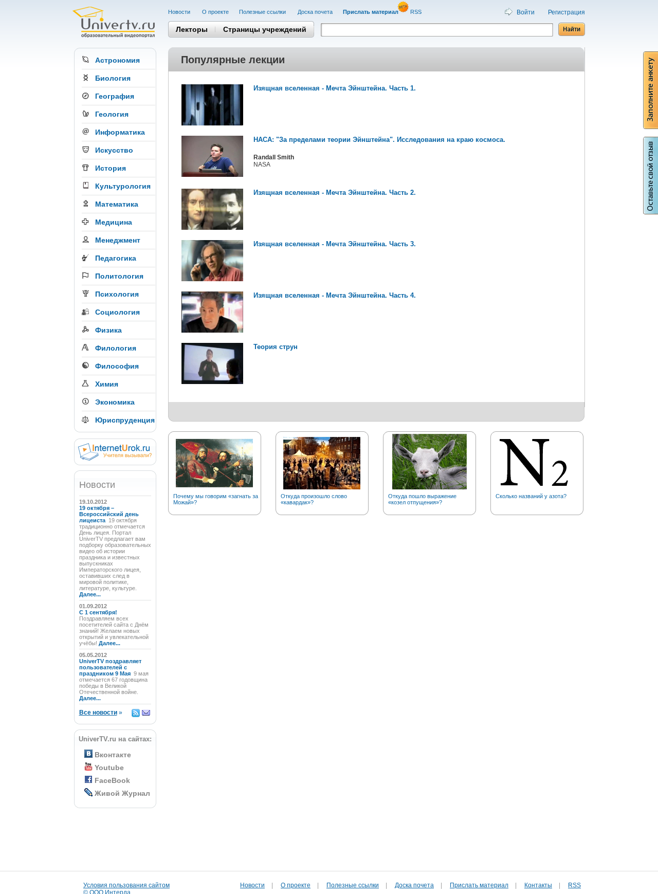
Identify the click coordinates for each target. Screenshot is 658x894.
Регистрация (566, 12)
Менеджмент (117, 240)
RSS (416, 12)
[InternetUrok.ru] (115, 458)
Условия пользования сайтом (126, 885)
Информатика (120, 132)
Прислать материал (479, 885)
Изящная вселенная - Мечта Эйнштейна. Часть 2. (334, 192)
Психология (117, 294)
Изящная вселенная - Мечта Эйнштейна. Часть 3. (334, 244)
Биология (113, 78)
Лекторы (192, 29)
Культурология (123, 186)
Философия (117, 366)
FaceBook (112, 780)
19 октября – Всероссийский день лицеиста (109, 514)
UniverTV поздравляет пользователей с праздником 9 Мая (110, 667)
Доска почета (315, 12)
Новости (180, 12)
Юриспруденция (125, 420)
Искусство (114, 150)
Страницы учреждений (264, 29)
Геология (112, 114)
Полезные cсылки (263, 12)
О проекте (215, 12)
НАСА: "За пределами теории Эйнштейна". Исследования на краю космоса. (379, 139)
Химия (106, 384)
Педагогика (115, 258)
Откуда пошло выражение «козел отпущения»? (422, 499)
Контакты (538, 885)
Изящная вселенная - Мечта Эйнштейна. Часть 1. (334, 88)
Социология (117, 312)
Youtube (109, 767)
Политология (119, 276)
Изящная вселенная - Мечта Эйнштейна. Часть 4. (334, 295)
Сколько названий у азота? (531, 496)
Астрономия (117, 60)
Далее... (90, 594)
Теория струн (275, 347)
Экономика (115, 402)
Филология (115, 348)
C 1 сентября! (99, 612)
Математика (116, 204)
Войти (526, 12)
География (114, 96)
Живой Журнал (122, 793)
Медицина (113, 222)
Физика (108, 330)
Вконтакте (113, 755)
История (110, 168)
